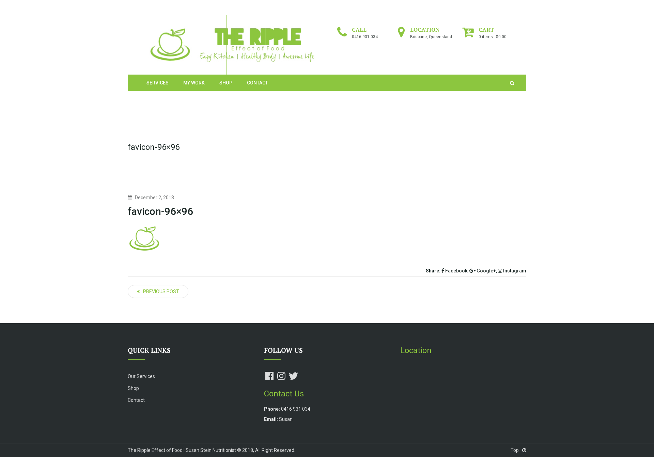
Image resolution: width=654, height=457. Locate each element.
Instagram (514, 270)
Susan (286, 419)
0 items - (493, 36)
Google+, (486, 270)
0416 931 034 (365, 36)
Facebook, (456, 270)
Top (515, 450)
